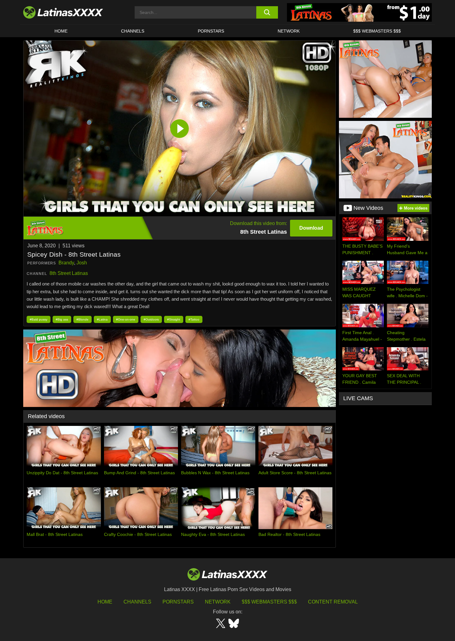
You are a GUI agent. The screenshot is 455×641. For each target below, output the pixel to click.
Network (289, 31)
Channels (137, 601)
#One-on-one (125, 319)
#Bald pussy (38, 319)
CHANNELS (132, 31)
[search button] (267, 12)
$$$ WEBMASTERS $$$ (377, 31)
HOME (60, 31)
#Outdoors (151, 319)
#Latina (102, 319)
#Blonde (82, 319)
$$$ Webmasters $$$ (269, 601)
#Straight (173, 319)
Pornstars (211, 31)
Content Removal (333, 601)
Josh (81, 262)
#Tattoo (193, 319)
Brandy (66, 262)
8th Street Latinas (69, 273)
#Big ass (62, 319)
